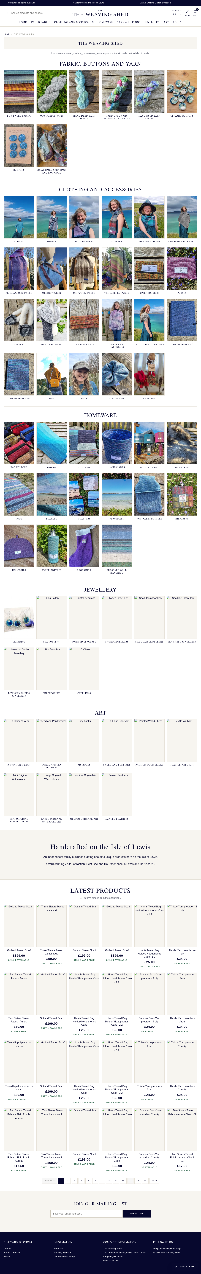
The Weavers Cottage (64, 1256)
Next (154, 1181)
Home (23, 22)
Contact (7, 1248)
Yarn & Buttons (129, 22)
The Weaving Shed (100, 13)
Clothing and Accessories (74, 22)
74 (145, 1181)
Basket (7, 1256)
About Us (58, 1248)
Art (166, 22)
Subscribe (137, 1213)
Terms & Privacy (12, 1252)
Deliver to (176, 10)
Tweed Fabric (41, 22)
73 (137, 1181)
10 (123, 1181)
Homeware (105, 22)
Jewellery (152, 22)
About (177, 22)
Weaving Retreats (62, 1252)
